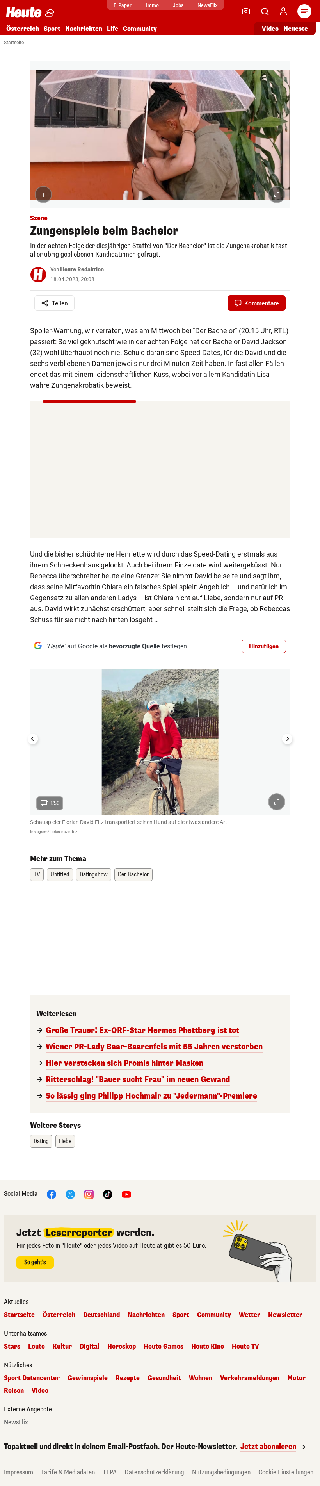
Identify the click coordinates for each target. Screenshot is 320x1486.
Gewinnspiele (88, 1378)
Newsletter (285, 1315)
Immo (152, 5)
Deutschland (101, 1315)
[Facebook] (51, 1194)
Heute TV (245, 1346)
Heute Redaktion (82, 269)
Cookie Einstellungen (285, 1472)
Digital (90, 1346)
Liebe (65, 1141)
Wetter (249, 1315)
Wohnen (200, 1378)
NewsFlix (207, 5)
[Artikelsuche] (264, 11)
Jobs (178, 5)
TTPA (110, 1472)
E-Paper (123, 5)
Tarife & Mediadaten (68, 1472)
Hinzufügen (264, 646)
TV (37, 874)
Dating (41, 1141)
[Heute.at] (24, 12)
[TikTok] (107, 1194)
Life (112, 29)
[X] (70, 1194)
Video (270, 29)
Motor (296, 1378)
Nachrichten (146, 1315)
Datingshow (94, 874)
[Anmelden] (283, 11)
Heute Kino (207, 1346)
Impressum (18, 1472)
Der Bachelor (133, 874)
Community (140, 29)
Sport (52, 29)
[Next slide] (287, 739)
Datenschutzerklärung (154, 1472)
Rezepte (128, 1378)
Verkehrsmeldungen (249, 1378)
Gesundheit (164, 1378)
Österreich (22, 29)
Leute (36, 1346)
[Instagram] (89, 1194)
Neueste (295, 29)
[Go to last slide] (33, 739)
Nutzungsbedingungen (221, 1472)
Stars (12, 1346)
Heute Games (163, 1346)
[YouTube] (126, 1194)
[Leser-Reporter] (246, 11)
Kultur (62, 1346)
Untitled (59, 874)
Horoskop (121, 1346)
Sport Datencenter (32, 1378)
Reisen (14, 1391)
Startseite (14, 42)
